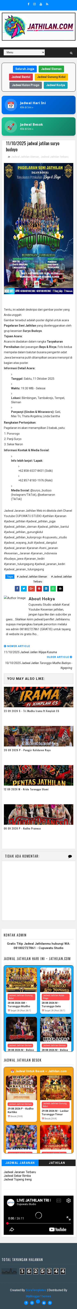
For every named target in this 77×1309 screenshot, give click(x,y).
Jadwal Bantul (20, 77)
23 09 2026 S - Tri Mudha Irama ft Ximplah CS (31, 711)
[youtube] (41, 4)
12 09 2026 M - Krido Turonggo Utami (26, 789)
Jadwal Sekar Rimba (17, 1176)
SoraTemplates (36, 1290)
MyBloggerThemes (38, 1296)
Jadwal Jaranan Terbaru (20, 1172)
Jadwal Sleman (51, 69)
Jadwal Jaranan (20, 1162)
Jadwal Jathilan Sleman (25, 156)
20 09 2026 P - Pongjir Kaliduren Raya (27, 750)
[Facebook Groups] (38, 1301)
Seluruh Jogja (24, 69)
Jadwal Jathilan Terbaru (55, 156)
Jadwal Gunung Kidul (51, 77)
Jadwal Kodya (55, 85)
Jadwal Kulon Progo (25, 85)
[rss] (47, 4)
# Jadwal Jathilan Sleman (32, 576)
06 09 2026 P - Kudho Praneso (22, 828)
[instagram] (34, 4)
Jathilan (57, 1162)
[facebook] (28, 4)
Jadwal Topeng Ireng (18, 1179)
